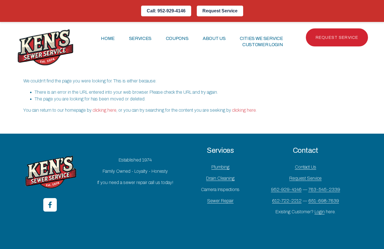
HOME (108, 38)
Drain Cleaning (220, 178)
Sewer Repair (220, 200)
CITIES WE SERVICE (261, 38)
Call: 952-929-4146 (166, 10)
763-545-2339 (324, 189)
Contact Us (305, 167)
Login (320, 211)
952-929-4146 (286, 189)
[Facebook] (50, 205)
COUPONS (177, 38)
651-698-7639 (323, 200)
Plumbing (220, 167)
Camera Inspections (220, 189)
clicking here (104, 110)
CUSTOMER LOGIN (262, 44)
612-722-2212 (287, 200)
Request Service (220, 10)
